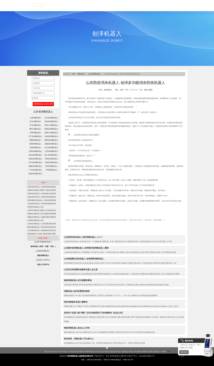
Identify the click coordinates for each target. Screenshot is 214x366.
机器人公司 (67, 351)
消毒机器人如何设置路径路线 (77, 291)
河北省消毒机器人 (51, 147)
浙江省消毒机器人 (51, 155)
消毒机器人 (81, 74)
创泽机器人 (108, 90)
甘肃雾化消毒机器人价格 (35, 207)
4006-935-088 (92, 360)
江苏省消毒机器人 (51, 151)
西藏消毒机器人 (35, 140)
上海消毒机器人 (35, 118)
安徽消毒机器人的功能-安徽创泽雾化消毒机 (41, 234)
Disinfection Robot (57, 351)
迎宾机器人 (125, 351)
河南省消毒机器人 (51, 121)
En (148, 5)
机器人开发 (133, 351)
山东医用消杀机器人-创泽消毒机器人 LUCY (83, 237)
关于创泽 (135, 5)
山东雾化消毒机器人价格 (35, 220)
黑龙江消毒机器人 (51, 125)
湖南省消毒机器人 (35, 159)
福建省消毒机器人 (35, 166)
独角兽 (139, 351)
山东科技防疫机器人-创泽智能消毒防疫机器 (41, 203)
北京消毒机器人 (35, 121)
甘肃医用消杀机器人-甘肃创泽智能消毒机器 (41, 197)
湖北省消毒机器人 (35, 155)
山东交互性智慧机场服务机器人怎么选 (81, 269)
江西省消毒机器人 (51, 159)
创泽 (122, 90)
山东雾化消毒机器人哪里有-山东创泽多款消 (41, 210)
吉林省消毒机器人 (51, 136)
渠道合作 (89, 5)
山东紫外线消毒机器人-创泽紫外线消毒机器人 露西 (86, 248)
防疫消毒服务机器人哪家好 (76, 302)
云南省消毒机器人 (51, 162)
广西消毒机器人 (51, 170)
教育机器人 (117, 351)
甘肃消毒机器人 (35, 147)
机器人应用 (75, 351)
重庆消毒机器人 (35, 129)
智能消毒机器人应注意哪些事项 (78, 280)
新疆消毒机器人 (35, 144)
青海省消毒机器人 (51, 129)
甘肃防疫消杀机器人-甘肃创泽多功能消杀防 (41, 193)
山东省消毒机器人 (95, 74)
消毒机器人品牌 (147, 351)
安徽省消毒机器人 (51, 144)
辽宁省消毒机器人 (35, 136)
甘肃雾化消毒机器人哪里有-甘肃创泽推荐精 (41, 190)
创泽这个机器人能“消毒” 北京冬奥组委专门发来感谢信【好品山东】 (94, 313)
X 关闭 (180, 356)
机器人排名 (94, 351)
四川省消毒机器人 (35, 162)
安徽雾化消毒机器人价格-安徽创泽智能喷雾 (41, 214)
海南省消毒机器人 (35, 174)
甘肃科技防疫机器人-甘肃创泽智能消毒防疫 (41, 187)
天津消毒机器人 (35, 125)
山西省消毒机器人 (35, 151)
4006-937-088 (108, 360)
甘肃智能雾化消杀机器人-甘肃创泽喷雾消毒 (41, 200)
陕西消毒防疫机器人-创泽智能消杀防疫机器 (41, 227)
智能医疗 (82, 351)
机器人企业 (102, 351)
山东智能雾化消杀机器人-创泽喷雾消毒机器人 (84, 259)
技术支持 (123, 5)
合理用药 (163, 351)
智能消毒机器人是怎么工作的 (77, 328)
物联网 (87, 351)
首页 (56, 5)
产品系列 (66, 5)
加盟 (150, 90)
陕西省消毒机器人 (51, 140)
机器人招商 (48, 351)
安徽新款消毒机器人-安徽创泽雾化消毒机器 (41, 217)
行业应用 (77, 5)
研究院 (112, 5)
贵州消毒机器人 (51, 166)
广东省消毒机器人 (35, 170)
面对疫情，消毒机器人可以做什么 (79, 339)
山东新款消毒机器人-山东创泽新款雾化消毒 (41, 224)
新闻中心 (101, 5)
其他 (145, 90)
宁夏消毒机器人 (35, 133)
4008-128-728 (128, 360)
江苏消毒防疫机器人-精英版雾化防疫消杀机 (41, 230)
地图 (168, 351)
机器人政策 (109, 351)
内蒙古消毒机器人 (51, 133)
